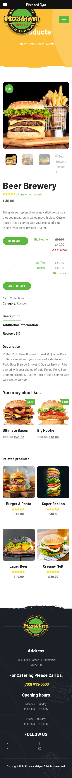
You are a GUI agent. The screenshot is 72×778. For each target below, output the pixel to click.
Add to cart (16, 286)
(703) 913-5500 (36, 684)
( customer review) (29, 194)
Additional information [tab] (20, 325)
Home (21, 44)
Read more (15, 241)
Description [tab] (11, 316)
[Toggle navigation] (64, 19)
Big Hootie (41, 239)
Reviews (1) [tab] (11, 333)
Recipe (32, 44)
